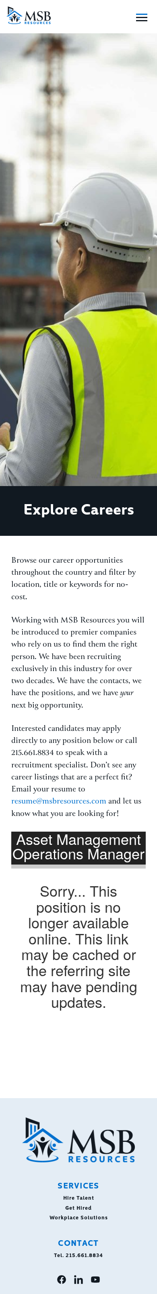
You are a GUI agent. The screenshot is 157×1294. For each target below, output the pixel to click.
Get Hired (78, 1207)
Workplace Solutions (79, 1217)
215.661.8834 (84, 1254)
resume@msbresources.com (58, 802)
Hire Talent (78, 1197)
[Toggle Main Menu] (142, 17)
